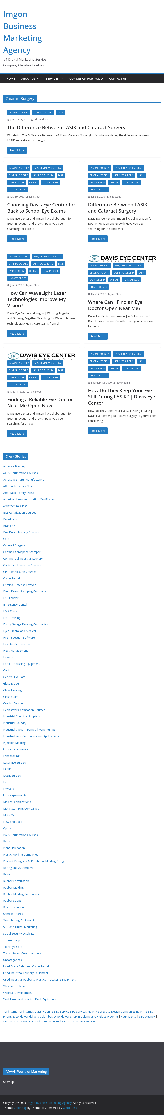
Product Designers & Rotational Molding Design (34, 861)
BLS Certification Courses (19, 512)
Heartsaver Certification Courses (24, 710)
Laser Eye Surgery (43, 175)
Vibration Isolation (15, 986)
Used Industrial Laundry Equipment (25, 973)
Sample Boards (13, 914)
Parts (6, 841)
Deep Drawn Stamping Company (24, 591)
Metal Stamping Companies (21, 808)
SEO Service (61, 1011)
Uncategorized (17, 189)
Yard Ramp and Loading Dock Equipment (29, 999)
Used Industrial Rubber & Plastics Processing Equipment (39, 979)
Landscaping (11, 756)
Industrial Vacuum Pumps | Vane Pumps (29, 729)
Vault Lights (128, 1016)
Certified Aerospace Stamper (21, 552)
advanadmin (41, 119)
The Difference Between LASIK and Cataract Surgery (66, 127)
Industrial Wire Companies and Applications (31, 736)
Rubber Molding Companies (21, 894)
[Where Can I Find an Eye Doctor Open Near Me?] (122, 258)
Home (10, 78)
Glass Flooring (12, 690)
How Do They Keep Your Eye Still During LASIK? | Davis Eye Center (121, 396)
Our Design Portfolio (86, 78)
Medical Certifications (17, 802)
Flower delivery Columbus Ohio (40, 1016)
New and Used (12, 822)
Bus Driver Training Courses (21, 532)
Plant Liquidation (14, 848)
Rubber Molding (13, 887)
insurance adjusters (15, 749)
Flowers (8, 657)
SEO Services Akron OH (18, 1021)
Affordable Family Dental (19, 493)
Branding (9, 525)
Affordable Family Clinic (18, 486)
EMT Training (11, 618)
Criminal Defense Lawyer (19, 585)
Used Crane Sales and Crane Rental (26, 966)
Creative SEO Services (82, 1021)
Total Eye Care (50, 182)
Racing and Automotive (18, 868)
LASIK (60, 112)
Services (52, 78)
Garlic (6, 670)
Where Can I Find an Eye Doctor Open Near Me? (115, 305)
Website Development (17, 993)
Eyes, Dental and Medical (48, 168)
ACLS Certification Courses (20, 473)
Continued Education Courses (22, 565)
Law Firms (10, 782)
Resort (7, 874)
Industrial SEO (58, 1021)
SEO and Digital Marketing (20, 927)
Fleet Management (15, 650)
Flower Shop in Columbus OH (80, 1016)
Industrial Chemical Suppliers (21, 716)
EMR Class (10, 611)
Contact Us (118, 78)
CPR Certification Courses (19, 572)
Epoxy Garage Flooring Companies (25, 624)
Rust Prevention (13, 907)
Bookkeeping (11, 519)
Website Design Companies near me (123, 1011)
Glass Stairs (10, 697)
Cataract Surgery (19, 112)
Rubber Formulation (16, 881)
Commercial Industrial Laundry (23, 558)
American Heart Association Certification (29, 499)
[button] (37, 78)
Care (6, 539)
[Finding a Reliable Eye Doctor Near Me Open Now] (41, 355)
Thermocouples (13, 940)
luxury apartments (15, 795)
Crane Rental (11, 578)
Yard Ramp (10, 1011)
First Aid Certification (16, 644)
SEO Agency (147, 1016)
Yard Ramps (26, 1011)
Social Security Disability (18, 933)
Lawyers (8, 789)
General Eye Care (43, 112)
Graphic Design (13, 703)
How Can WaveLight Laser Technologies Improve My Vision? (36, 299)
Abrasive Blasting (14, 466)
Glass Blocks (11, 683)
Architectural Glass (15, 506)
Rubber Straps (12, 900)
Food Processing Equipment (21, 664)
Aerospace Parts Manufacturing (23, 479)
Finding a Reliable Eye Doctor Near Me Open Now (40, 402)
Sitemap (8, 1082)
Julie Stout (34, 196)
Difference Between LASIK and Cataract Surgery (117, 207)
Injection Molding (14, 743)
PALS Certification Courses (20, 835)
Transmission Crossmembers (22, 953)
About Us (28, 78)
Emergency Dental (15, 604)
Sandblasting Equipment (18, 920)
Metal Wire (10, 815)
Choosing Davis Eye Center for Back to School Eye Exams (41, 207)
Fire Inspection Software (19, 637)
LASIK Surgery (16, 182)
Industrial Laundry (14, 723)
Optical (33, 182)
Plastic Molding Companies (20, 854)
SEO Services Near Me (84, 1011)
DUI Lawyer (10, 598)
